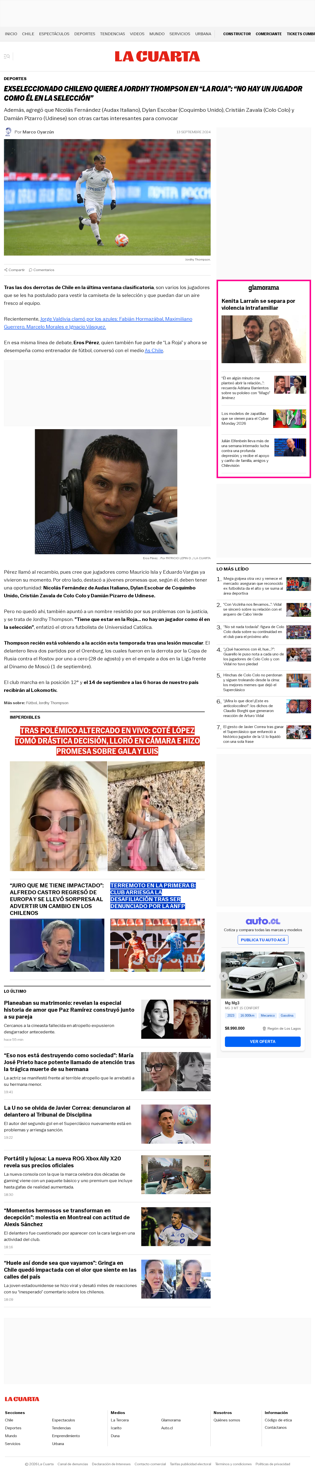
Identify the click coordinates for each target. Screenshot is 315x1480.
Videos (137, 34)
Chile (28, 34)
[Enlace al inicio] (263, 289)
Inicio (11, 34)
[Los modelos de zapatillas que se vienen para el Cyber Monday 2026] (289, 419)
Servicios (180, 34)
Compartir (17, 269)
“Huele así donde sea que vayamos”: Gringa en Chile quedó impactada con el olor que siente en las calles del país (70, 1270)
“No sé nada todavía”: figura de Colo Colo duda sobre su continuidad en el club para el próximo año (253, 631)
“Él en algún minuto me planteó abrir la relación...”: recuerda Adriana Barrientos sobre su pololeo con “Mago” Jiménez (245, 388)
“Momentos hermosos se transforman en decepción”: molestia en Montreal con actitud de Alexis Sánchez (67, 1217)
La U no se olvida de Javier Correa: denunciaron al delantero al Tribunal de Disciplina (67, 1111)
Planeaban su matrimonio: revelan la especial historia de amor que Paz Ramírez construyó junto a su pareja (69, 1010)
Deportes (84, 34)
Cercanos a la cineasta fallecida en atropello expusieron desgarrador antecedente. (59, 1028)
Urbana (203, 34)
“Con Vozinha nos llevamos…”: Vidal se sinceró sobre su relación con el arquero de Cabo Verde (252, 609)
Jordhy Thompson (53, 703)
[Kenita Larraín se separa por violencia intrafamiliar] (263, 340)
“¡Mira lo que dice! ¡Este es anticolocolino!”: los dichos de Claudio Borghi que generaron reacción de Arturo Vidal (248, 708)
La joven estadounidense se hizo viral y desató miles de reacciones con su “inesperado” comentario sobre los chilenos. (70, 1288)
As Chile (154, 350)
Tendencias (112, 34)
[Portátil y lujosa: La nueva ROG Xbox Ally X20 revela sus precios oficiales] (176, 1175)
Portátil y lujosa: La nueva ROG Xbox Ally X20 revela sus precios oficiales (62, 1162)
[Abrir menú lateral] (8, 56)
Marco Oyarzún (38, 132)
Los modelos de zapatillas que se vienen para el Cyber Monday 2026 (245, 418)
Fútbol (31, 703)
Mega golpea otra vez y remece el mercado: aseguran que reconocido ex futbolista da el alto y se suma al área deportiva (253, 586)
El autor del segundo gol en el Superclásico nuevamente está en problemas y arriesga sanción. (67, 1126)
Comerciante (269, 34)
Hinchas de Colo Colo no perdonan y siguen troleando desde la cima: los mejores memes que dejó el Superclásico (252, 682)
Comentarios (43, 269)
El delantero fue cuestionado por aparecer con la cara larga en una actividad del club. (69, 1236)
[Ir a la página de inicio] (157, 56)
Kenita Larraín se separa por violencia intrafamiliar (258, 304)
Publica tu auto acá (263, 940)
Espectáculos (54, 34)
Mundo (157, 34)
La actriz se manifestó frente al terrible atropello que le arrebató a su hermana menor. (69, 1081)
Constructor (237, 34)
